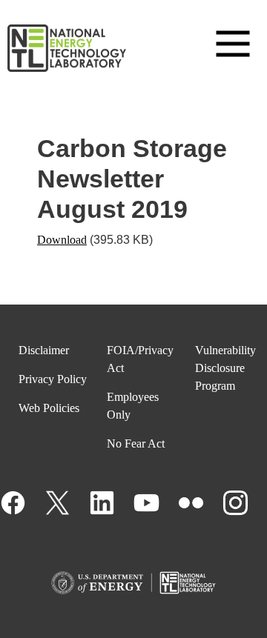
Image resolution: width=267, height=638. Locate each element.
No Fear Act (136, 443)
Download (62, 239)
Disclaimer (44, 350)
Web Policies (49, 408)
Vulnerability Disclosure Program (225, 368)
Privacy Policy (53, 379)
